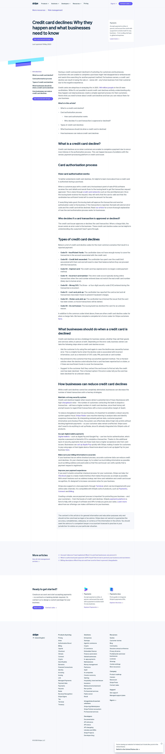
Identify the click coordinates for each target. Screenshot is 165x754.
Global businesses (90, 656)
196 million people (106, 87)
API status (87, 725)
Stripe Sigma (62, 696)
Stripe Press (114, 682)
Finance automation (90, 654)
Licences (113, 659)
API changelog (88, 727)
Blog (111, 643)
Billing (71, 491)
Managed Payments (64, 680)
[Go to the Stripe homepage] (35, 635)
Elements (61, 664)
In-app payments (89, 659)
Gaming (86, 678)
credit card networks (91, 192)
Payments (123, 489)
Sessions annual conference (119, 648)
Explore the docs (116, 603)
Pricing (86, 3)
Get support (114, 693)
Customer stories (115, 640)
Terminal (99, 486)
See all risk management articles (41, 560)
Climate (60, 654)
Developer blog (89, 735)
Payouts (61, 688)
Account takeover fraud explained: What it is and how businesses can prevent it (89, 555)
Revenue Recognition (65, 694)
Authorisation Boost (65, 643)
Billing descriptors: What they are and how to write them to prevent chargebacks (89, 560)
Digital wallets (64, 436)
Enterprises (88, 638)
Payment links (63, 683)
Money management (91, 664)
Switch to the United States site (127, 749)
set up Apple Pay (84, 444)
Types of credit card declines (42, 82)
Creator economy (90, 675)
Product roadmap (115, 674)
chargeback (67, 402)
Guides (112, 638)
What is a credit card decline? (42, 75)
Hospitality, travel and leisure (93, 680)
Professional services (91, 691)
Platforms (87, 667)
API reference (88, 722)
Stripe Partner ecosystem (92, 709)
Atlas (60, 640)
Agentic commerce (90, 643)
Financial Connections (65, 667)
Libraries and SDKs (90, 730)
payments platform (117, 499)
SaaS (85, 670)
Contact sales (125, 3)
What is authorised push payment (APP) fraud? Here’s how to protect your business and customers (95, 558)
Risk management (55, 10)
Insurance (87, 683)
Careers (112, 677)
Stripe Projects (89, 733)
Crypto (60, 659)
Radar (60, 691)
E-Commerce (88, 648)
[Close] (161, 744)
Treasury (61, 704)
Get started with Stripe (42, 39)
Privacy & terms (115, 651)
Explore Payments (90, 607)
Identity (60, 670)
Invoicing (61, 672)
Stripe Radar (81, 415)
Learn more (114, 39)
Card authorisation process (42, 79)
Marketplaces (88, 662)
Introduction (36, 72)
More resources (38, 10)
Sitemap (112, 661)
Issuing (60, 675)
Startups (87, 640)
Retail (86, 696)
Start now (37, 607)
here (60, 319)
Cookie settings (115, 664)
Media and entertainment (92, 686)
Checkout (62, 476)
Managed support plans (117, 695)
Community (113, 646)
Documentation (89, 719)
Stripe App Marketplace (92, 706)
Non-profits (88, 688)
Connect (61, 491)
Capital (60, 648)
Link (59, 678)
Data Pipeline (62, 662)
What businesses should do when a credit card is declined (42, 87)
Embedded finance (90, 651)
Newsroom (113, 680)
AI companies (88, 672)
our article (100, 207)
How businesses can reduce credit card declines (42, 92)
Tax (59, 699)
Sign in (113, 3)
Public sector (88, 694)
